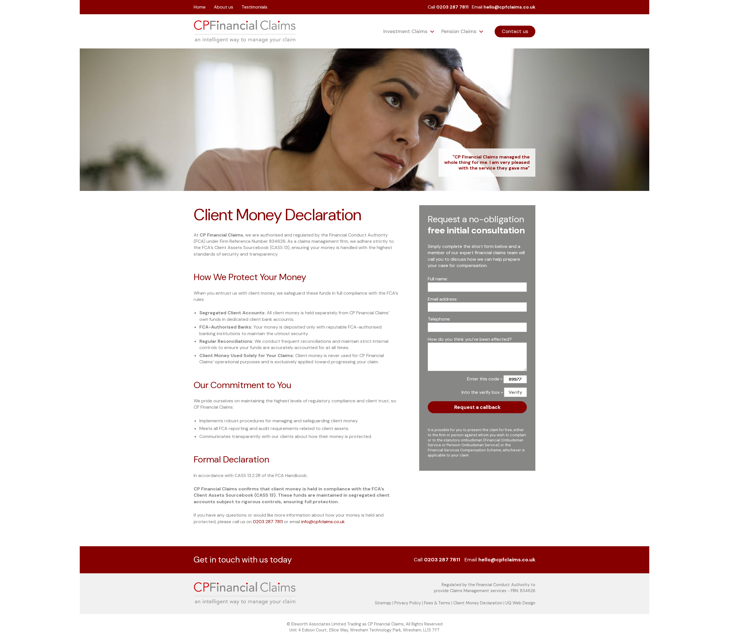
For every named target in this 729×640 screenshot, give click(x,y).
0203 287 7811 (452, 7)
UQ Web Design (520, 603)
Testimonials (254, 7)
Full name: (438, 279)
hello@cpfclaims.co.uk (509, 7)
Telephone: (439, 319)
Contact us (515, 31)
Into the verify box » (482, 392)
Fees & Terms (437, 603)
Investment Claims (406, 31)
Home (200, 7)
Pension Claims (459, 31)
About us (223, 7)
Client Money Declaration (477, 603)
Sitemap (383, 603)
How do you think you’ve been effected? (470, 339)
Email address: (442, 299)
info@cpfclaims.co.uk (323, 522)
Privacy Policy (407, 603)
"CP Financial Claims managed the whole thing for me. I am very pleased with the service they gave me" (487, 162)
